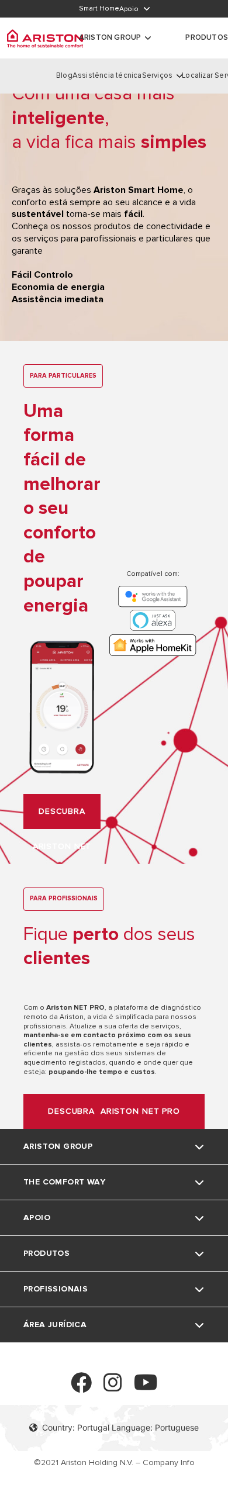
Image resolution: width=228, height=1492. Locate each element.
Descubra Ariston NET (62, 817)
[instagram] (112, 1388)
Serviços (157, 75)
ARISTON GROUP (110, 37)
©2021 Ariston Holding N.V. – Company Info (114, 1462)
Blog (64, 75)
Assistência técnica (107, 75)
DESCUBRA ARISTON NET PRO (114, 1111)
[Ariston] (45, 38)
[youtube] (146, 1388)
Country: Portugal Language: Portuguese (120, 1427)
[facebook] (81, 1388)
